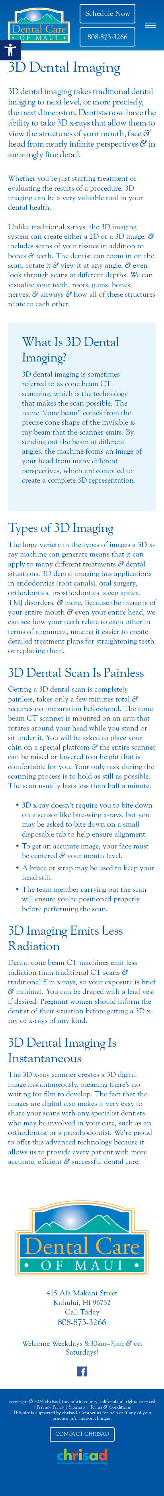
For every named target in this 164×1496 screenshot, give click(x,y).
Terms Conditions (110, 1407)
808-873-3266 (107, 37)
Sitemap (77, 1407)
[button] (10, 50)
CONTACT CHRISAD (82, 1434)
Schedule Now (107, 13)
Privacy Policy (50, 1407)
